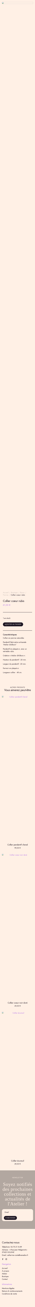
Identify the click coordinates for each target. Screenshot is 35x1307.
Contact (5, 1279)
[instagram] (6, 1259)
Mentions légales (8, 1288)
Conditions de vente (9, 1294)
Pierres (5, 595)
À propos (5, 1271)
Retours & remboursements (12, 1291)
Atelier (4, 1274)
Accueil (6, 592)
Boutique (14, 592)
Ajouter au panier (13, 624)
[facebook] (3, 1259)
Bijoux (22, 592)
